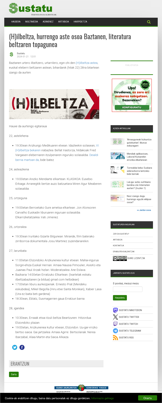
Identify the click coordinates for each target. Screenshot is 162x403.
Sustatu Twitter (129, 317)
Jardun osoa (145, 210)
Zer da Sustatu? (121, 234)
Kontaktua (118, 245)
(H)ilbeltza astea (86, 63)
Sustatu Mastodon (130, 310)
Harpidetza (80, 21)
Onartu (147, 398)
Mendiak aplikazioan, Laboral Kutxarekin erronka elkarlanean (137, 156)
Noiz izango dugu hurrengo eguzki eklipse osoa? (139, 199)
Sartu (14, 374)
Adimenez (48, 21)
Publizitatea (131, 65)
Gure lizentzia (136, 258)
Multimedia (31, 21)
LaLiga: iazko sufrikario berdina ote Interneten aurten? (139, 185)
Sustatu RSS (126, 337)
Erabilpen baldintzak (123, 251)
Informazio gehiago (102, 398)
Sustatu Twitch (128, 324)
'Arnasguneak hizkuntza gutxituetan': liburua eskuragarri (139, 142)
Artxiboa (63, 21)
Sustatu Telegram (130, 331)
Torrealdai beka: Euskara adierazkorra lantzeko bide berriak (139, 170)
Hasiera (17, 21)
